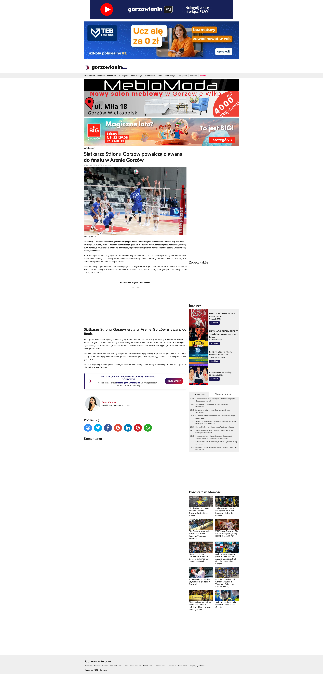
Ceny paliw (182, 76)
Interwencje (170, 76)
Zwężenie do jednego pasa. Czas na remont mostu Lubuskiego (212, 411)
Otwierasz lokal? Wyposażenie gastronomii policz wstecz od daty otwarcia (216, 448)
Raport (203, 76)
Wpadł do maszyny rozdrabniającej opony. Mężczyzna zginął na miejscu (216, 443)
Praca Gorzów (148, 666)
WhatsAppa (134, 382)
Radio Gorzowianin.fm (132, 666)
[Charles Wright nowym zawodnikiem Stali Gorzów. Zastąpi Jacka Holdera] (201, 501)
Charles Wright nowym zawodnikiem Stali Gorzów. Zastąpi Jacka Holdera (215, 417)
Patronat (105, 666)
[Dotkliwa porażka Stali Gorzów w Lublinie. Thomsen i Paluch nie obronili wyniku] (227, 572)
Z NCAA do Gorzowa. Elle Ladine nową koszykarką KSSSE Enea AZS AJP (226, 533)
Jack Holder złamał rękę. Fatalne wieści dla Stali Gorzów (226, 604)
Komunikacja (136, 76)
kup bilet (214, 323)
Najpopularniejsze (224, 394)
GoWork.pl (172, 666)
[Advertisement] (135, 308)
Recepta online (160, 666)
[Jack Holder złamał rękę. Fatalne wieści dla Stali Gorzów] (227, 595)
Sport (160, 76)
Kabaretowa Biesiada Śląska (221, 372)
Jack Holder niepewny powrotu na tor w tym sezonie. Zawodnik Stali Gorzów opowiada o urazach (225, 559)
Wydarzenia (150, 76)
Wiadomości (89, 76)
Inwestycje (111, 76)
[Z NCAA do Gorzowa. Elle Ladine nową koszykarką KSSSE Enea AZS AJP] (227, 524)
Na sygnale (123, 76)
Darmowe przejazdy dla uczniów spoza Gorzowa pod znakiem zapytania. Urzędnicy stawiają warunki (213, 437)
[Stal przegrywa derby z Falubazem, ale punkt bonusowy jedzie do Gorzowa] (227, 501)
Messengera (122, 382)
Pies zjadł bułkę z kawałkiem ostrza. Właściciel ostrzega (214, 427)
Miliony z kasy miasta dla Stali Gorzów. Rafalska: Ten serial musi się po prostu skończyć (215, 422)
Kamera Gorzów (116, 666)
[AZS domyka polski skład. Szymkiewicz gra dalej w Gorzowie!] (201, 572)
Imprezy (195, 305)
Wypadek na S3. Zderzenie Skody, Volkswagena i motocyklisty (212, 406)
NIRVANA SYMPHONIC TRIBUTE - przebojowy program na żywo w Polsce (223, 334)
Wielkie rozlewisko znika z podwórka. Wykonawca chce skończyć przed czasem (214, 432)
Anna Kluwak (109, 402)
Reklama (193, 76)
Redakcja (88, 666)
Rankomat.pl (182, 666)
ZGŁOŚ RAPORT (174, 381)
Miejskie (101, 76)
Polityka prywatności (197, 666)
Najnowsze (199, 394)
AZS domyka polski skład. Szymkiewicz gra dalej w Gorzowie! (200, 581)
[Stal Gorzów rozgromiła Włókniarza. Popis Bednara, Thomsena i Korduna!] (201, 524)
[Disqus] (135, 476)
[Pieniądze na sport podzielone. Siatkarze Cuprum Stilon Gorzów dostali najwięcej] (201, 547)
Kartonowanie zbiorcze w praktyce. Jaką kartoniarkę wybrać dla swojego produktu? (215, 400)
